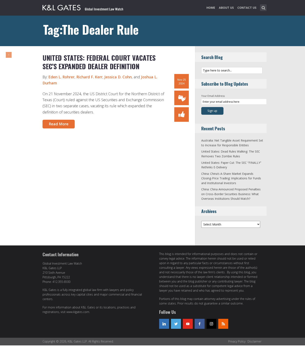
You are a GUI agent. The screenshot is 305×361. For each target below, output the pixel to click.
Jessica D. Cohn (118, 76)
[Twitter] (176, 324)
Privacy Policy (236, 341)
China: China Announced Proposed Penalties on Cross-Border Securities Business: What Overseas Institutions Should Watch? (231, 194)
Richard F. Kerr (89, 76)
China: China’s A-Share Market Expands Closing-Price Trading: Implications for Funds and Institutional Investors (231, 178)
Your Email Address (213, 96)
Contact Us (246, 8)
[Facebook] (200, 324)
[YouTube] (188, 324)
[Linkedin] (164, 324)
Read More (58, 123)
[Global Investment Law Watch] (87, 7)
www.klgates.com (77, 312)
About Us (226, 8)
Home (210, 8)
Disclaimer (254, 341)
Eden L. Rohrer (61, 76)
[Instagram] (211, 324)
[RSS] (223, 324)
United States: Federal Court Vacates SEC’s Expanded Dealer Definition (99, 62)
